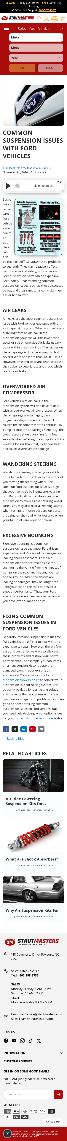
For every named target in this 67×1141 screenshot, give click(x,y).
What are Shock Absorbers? (32, 859)
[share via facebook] (6, 729)
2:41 (60, 182)
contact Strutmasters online (34, 718)
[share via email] (41, 729)
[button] (54, 18)
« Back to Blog (15, 739)
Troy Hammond (13, 167)
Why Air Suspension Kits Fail (33, 910)
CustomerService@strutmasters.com (36, 1014)
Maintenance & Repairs (37, 167)
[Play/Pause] (8, 186)
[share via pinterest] (32, 729)
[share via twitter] (15, 729)
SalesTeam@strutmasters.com (32, 1019)
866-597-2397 (47, 10)
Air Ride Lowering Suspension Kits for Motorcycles (24, 803)
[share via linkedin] (23, 729)
